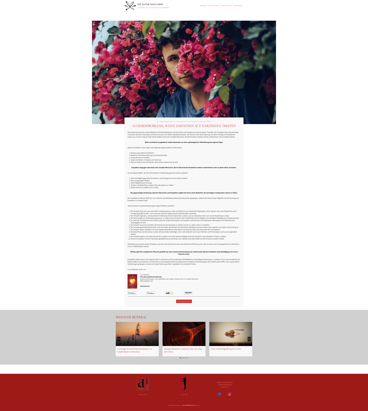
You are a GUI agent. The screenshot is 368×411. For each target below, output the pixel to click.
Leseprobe (184, 394)
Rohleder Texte (226, 6)
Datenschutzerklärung (224, 382)
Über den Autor (213, 6)
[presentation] (137, 334)
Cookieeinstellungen (225, 385)
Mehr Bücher (238, 6)
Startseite (203, 6)
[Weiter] (249, 339)
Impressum (225, 387)
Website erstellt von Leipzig (184, 405)
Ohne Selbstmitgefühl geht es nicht (226, 349)
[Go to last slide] (118, 339)
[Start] (157, 121)
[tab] (180, 357)
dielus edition (143, 394)
